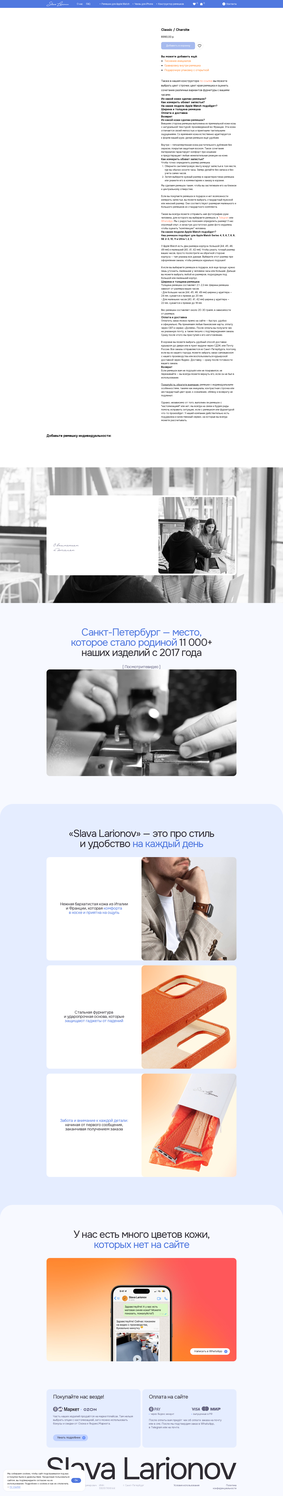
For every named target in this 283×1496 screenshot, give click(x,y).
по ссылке (15, 1487)
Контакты (231, 3)
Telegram (224, 217)
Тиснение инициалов (177, 61)
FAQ (88, 3)
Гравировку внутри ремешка (182, 65)
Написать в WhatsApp (208, 1351)
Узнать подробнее (68, 1437)
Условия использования (186, 1485)
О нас (80, 3)
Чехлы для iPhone (143, 3)
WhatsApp (167, 221)
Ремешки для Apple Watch (116, 3)
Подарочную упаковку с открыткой (186, 70)
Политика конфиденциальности (224, 1487)
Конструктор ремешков (171, 3)
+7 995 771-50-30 (68, 1269)
